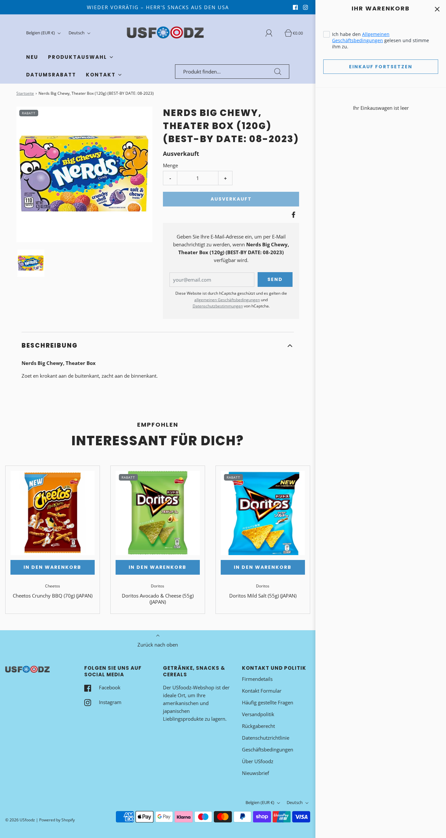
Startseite (25, 93)
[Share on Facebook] (292, 215)
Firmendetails (257, 679)
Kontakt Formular (261, 690)
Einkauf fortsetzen (380, 66)
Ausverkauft (231, 199)
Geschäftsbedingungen (267, 749)
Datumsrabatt (51, 74)
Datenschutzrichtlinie (265, 737)
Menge (170, 165)
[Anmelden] (272, 33)
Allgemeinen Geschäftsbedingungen (361, 37)
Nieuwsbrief (255, 773)
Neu (32, 57)
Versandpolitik (258, 714)
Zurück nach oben (157, 644)
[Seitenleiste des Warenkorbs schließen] (437, 9)
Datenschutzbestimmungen (218, 306)
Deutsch (77, 33)
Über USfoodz (257, 761)
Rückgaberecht (258, 726)
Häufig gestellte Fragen (267, 702)
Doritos (157, 586)
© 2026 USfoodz (20, 820)
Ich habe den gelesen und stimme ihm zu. (380, 40)
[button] (30, 263)
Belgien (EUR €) (41, 33)
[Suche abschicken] (278, 71)
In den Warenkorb (52, 567)
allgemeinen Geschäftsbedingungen (227, 300)
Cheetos (52, 586)
